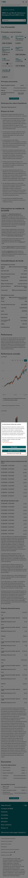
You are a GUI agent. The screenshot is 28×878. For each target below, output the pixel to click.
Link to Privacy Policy (7, 442)
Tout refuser (14, 447)
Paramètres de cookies (13, 453)
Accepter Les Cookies (14, 450)
